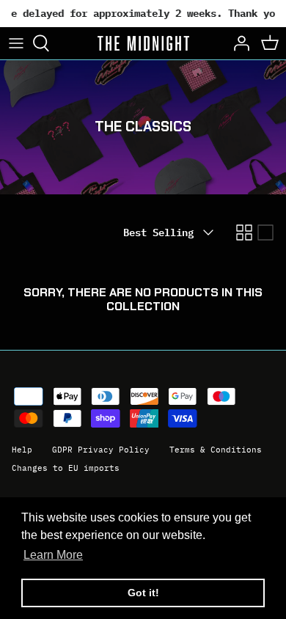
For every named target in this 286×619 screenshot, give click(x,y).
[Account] (237, 43)
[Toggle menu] (16, 43)
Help (22, 449)
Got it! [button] (143, 592)
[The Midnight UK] (143, 43)
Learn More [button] (53, 555)
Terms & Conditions (215, 449)
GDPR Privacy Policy (101, 449)
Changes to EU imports (66, 468)
